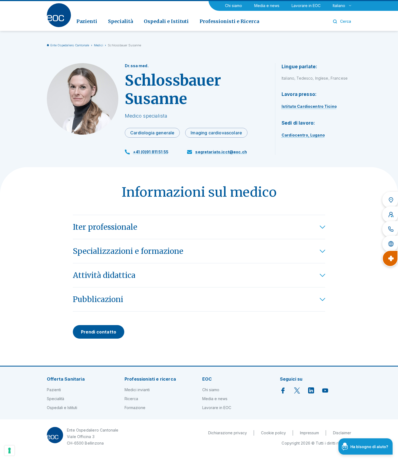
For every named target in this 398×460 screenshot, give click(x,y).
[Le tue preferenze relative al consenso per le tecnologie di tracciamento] (9, 450)
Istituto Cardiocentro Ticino (309, 106)
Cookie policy (273, 432)
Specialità (55, 398)
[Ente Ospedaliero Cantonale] (59, 15)
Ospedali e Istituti (62, 407)
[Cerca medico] (390, 214)
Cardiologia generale (152, 132)
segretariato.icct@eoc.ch (221, 152)
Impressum (309, 432)
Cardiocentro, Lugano (303, 135)
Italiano (339, 5)
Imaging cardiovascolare (216, 132)
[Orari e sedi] (390, 200)
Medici (98, 45)
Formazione (135, 407)
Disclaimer (342, 432)
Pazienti (54, 389)
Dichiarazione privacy (227, 432)
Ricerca (131, 398)
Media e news (266, 5)
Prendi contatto (98, 332)
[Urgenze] (390, 258)
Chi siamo (233, 5)
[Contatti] (390, 229)
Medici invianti (137, 389)
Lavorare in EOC (306, 5)
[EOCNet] (390, 244)
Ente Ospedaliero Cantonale (69, 45)
